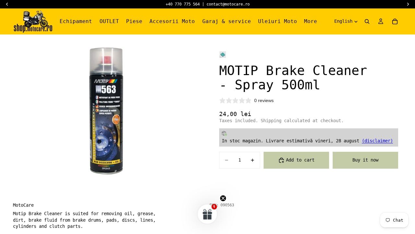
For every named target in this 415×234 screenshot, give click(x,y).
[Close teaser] (223, 198)
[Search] (367, 21)
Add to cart (300, 159)
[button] (207, 214)
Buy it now (365, 159)
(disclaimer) (377, 140)
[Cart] (395, 21)
